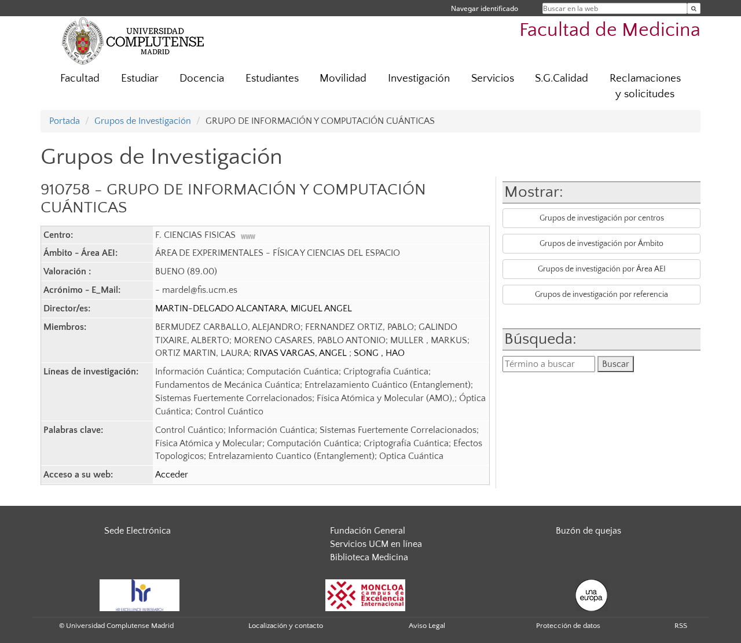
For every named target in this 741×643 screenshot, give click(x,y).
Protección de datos (568, 626)
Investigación (419, 78)
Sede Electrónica (137, 531)
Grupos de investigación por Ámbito (601, 243)
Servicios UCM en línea (376, 544)
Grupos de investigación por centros (602, 218)
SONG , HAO (379, 353)
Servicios (492, 78)
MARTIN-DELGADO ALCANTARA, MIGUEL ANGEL (253, 308)
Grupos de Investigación (142, 121)
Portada (64, 121)
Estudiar (140, 78)
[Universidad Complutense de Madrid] (133, 40)
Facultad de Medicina (609, 30)
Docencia (201, 78)
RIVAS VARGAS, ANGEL (301, 353)
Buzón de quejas (588, 531)
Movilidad (343, 78)
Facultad (80, 78)
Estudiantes (272, 78)
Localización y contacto (285, 626)
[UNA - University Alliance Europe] (591, 594)
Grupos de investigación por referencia (601, 294)
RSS (680, 626)
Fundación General (367, 531)
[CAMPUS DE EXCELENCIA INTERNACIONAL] (365, 594)
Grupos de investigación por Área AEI (602, 269)
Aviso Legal (427, 626)
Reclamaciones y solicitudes (645, 86)
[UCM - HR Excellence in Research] (139, 594)
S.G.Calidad (561, 78)
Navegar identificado (484, 8)
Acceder (171, 474)
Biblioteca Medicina (369, 557)
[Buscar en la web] (693, 8)
